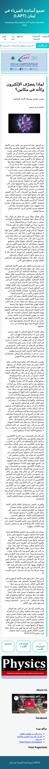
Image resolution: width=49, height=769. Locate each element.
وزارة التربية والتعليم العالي (30, 733)
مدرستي (38, 739)
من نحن (12, 37)
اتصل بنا (4, 37)
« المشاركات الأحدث (40, 646)
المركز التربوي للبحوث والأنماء (29, 736)
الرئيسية (45, 36)
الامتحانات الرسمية (36, 37)
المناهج (20, 36)
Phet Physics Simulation (30, 742)
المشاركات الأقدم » (23, 645)
